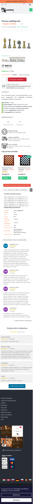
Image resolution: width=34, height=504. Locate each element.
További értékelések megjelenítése (23, 320)
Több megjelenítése (17, 386)
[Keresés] (2, 4)
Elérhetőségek (4, 417)
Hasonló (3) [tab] (11, 190)
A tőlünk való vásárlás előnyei (8, 400)
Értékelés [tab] (17, 190)
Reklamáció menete (6, 412)
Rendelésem (4, 405)
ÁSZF (2, 419)
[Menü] (30, 5)
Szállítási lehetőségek (24, 75)
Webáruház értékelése (17, 328)
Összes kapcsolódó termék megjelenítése (17, 185)
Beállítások (16, 495)
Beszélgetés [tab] (24, 190)
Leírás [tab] (5, 190)
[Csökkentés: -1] (7, 80)
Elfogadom (16, 500)
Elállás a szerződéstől (6, 415)
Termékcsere (4, 410)
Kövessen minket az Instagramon (13, 450)
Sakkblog (3, 403)
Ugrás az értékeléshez (22, 27)
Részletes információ (7, 117)
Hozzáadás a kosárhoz (16, 79)
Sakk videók (4, 407)
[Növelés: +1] (7, 78)
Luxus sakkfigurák (18, 210)
